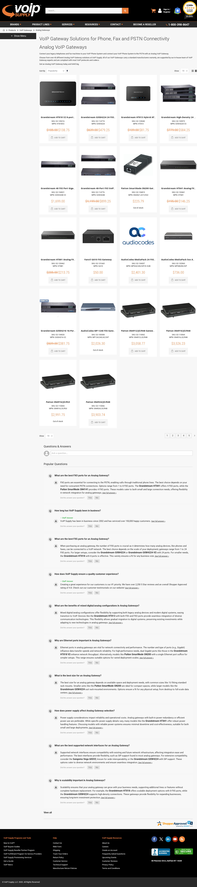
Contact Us (57, 843)
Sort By (42, 71)
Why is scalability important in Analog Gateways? (80, 780)
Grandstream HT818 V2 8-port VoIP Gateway (65, 117)
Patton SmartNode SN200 (137, 654)
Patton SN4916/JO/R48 (178, 330)
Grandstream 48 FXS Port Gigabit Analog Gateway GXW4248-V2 (75, 188)
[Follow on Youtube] (175, 839)
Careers (105, 847)
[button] (90, 498)
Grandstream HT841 (149, 486)
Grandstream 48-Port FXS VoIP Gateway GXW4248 (108, 188)
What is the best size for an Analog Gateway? (78, 675)
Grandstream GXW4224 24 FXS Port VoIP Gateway (108, 117)
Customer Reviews (110, 861)
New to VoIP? (9, 843)
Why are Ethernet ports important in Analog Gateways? (83, 640)
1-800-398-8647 (178, 24)
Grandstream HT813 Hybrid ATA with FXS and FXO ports (151, 117)
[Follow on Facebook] (154, 839)
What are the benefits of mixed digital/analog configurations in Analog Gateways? (97, 605)
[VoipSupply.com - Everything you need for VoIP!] (21, 10)
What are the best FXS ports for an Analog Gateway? (82, 539)
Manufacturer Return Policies (65, 868)
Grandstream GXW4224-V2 (142, 552)
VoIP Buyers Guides (12, 847)
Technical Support (60, 865)
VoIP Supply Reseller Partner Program (19, 850)
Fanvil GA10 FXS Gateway (98, 259)
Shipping (56, 850)
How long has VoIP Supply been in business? (78, 510)
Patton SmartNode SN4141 (74, 489)
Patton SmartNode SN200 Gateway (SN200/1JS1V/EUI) (150, 188)
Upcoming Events (109, 857)
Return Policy (58, 857)
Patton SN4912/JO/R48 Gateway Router (142, 330)
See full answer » (109, 493)
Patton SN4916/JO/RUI (58, 401)
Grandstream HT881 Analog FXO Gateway (63, 259)
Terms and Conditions (111, 868)
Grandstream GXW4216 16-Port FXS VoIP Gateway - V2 (70, 330)
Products (12, 30)
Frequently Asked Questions (113, 854)
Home (4, 30)
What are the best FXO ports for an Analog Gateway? (82, 475)
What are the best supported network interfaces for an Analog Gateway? (92, 745)
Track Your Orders (60, 854)
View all (48, 812)
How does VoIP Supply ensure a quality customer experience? (87, 574)
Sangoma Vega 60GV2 (84, 759)
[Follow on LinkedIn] (168, 839)
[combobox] (86, 11)
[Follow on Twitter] (161, 839)
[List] (196, 71)
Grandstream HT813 (104, 616)
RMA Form (57, 847)
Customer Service (60, 861)
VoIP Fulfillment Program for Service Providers (23, 854)
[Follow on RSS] (182, 839)
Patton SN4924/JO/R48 (98, 401)
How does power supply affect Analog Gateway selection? (85, 710)
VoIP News (8, 865)
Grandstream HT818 (74, 556)
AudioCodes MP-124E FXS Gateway (99, 330)
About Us (106, 843)
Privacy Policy (107, 865)
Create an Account (109, 850)
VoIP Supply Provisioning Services (18, 857)
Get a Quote (8, 861)
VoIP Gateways (25, 30)
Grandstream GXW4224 (113, 552)
